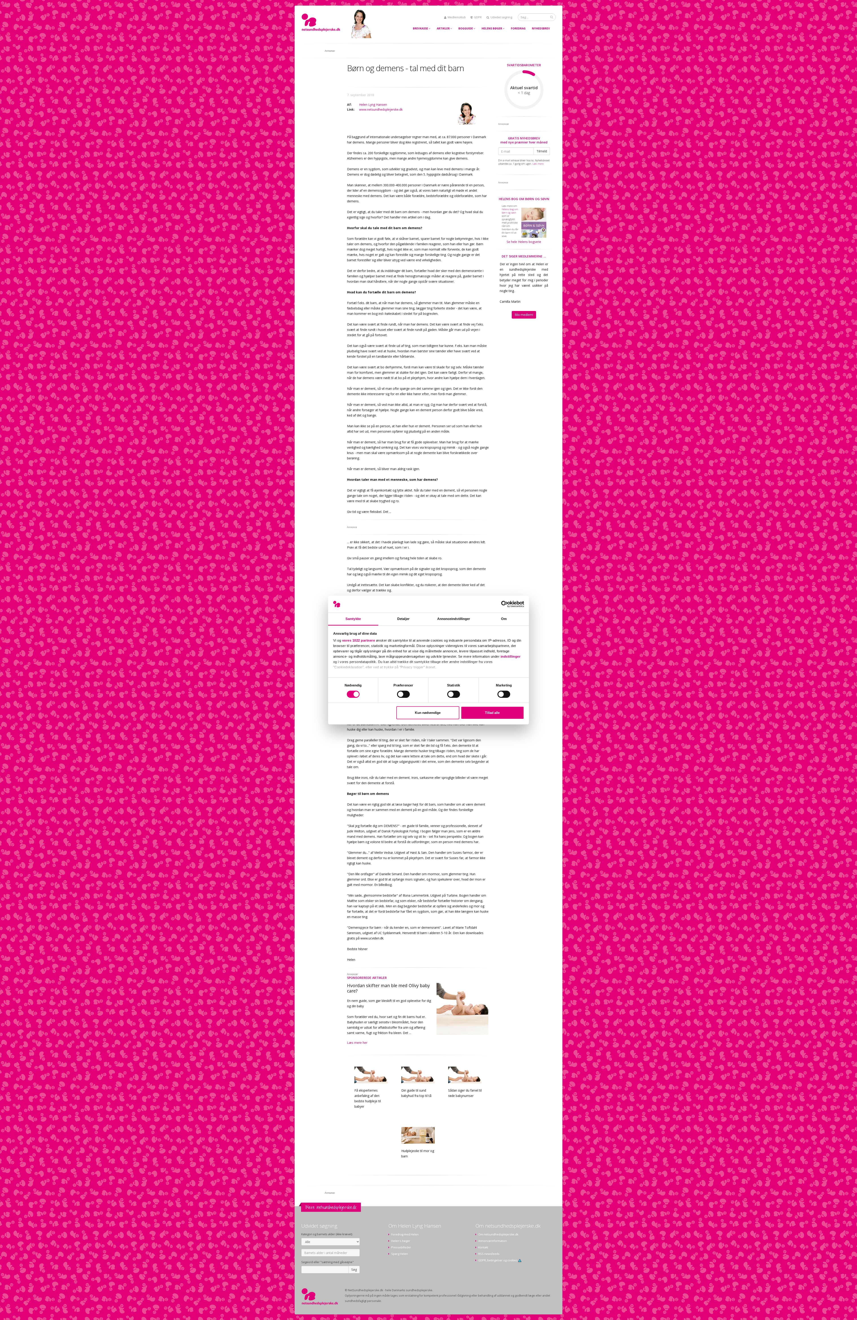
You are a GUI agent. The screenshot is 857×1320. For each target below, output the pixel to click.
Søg (354, 1269)
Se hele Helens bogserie (524, 242)
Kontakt (483, 1247)
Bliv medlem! (524, 315)
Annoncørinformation (492, 1241)
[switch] (403, 694)
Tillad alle (492, 713)
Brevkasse (421, 28)
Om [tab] (504, 619)
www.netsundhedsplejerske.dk (381, 109)
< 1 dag (524, 93)
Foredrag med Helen (405, 1234)
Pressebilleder (401, 1247)
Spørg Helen (399, 1254)
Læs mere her (357, 1042)
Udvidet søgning (501, 17)
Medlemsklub (457, 17)
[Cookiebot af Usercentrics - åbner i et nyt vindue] (504, 604)
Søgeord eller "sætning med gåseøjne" (327, 1262)
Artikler (443, 28)
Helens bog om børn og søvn (524, 199)
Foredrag (518, 28)
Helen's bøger (400, 1241)
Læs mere (538, 163)
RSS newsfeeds (488, 1254)
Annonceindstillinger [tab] (453, 619)
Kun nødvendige (428, 713)
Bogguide (466, 28)
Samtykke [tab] (353, 619)
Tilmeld (542, 151)
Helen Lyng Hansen (373, 104)
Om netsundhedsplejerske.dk (498, 1234)
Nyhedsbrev (541, 28)
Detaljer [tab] (403, 619)
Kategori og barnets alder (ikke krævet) (326, 1234)
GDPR (478, 17)
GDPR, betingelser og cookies (498, 1260)
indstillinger (511, 656)
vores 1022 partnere (358, 640)
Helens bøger (492, 28)
